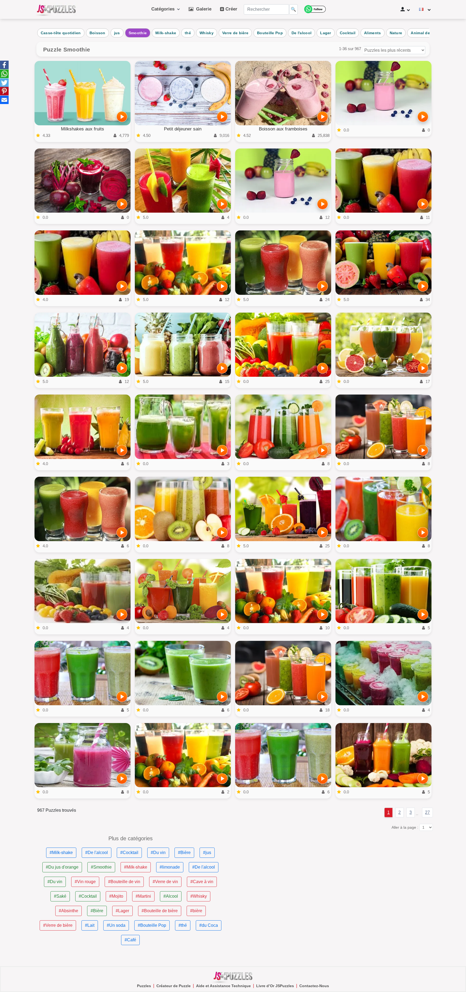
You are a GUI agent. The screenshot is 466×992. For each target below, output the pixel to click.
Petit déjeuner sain (182, 129)
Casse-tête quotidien (61, 33)
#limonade (170, 867)
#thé (183, 925)
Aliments (372, 33)
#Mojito (116, 896)
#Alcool (170, 896)
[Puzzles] (56, 9)
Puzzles (144, 986)
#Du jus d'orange (62, 867)
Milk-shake (165, 33)
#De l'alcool (96, 852)
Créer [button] (230, 9)
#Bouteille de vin (124, 881)
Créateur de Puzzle (173, 986)
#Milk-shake (61, 852)
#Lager (122, 910)
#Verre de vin (165, 881)
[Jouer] (121, 116)
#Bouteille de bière (160, 910)
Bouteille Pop (270, 33)
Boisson (97, 33)
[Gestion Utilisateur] (405, 9)
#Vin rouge (85, 881)
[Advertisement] (335, 873)
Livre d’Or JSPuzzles (275, 986)
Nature (396, 33)
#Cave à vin (201, 881)
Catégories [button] (164, 9)
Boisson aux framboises (283, 129)
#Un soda (116, 925)
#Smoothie (101, 867)
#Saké (60, 896)
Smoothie (138, 33)
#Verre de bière (58, 925)
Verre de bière (235, 33)
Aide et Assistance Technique (223, 986)
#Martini (143, 896)
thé (188, 33)
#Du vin (158, 852)
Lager (325, 33)
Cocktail (347, 33)
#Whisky (198, 896)
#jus (207, 852)
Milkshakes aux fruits (82, 129)
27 (427, 812)
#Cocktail (129, 852)
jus (117, 33)
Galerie (202, 9)
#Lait (89, 925)
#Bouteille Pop (152, 925)
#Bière (184, 852)
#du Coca (208, 925)
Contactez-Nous (314, 986)
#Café (130, 940)
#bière (196, 910)
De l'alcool (301, 33)
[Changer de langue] (425, 9)
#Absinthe (68, 910)
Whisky (207, 33)
